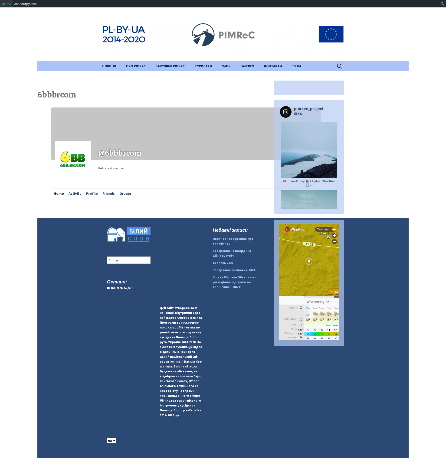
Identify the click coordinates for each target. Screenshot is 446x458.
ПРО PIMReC (136, 66)
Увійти (6, 4)
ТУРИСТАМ (203, 66)
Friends (108, 193)
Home (59, 193)
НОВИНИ (109, 66)
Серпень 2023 (223, 263)
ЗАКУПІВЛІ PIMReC (170, 66)
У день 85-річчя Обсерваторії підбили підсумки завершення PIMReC (234, 282)
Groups (125, 193)
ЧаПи (226, 66)
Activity (75, 193)
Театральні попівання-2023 (234, 270)
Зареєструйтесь (26, 4)
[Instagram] (331, 172)
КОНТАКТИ (273, 66)
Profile (92, 193)
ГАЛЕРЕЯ (247, 66)
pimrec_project (308, 194)
